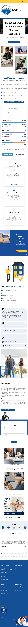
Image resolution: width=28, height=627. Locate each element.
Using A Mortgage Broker (5, 565)
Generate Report (8, 154)
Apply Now (16, 568)
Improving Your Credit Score (9, 330)
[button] (1, 553)
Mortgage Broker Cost (4, 566)
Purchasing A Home (8, 326)
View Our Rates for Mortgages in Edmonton (20, 251)
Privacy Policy (17, 571)
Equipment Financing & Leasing (20, 566)
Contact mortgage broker (5, 594)
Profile (2, 597)
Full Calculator (20, 154)
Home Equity (3, 575)
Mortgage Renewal (4, 572)
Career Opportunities (4, 593)
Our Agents (3, 587)
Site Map (16, 569)
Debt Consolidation (18, 590)
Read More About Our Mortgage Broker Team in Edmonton (14, 101)
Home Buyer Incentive (4, 579)
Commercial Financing (18, 565)
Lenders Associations (4, 590)
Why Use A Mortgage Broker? (10, 341)
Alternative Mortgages (18, 586)
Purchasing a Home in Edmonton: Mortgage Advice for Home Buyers (6, 569)
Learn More (13, 184)
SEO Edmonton (3, 605)
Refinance (6, 323)
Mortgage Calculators (4, 576)
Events (2, 604)
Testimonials (3, 586)
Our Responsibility (8, 345)
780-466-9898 (25, 1)
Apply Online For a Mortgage (14, 41)
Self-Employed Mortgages (19, 587)
